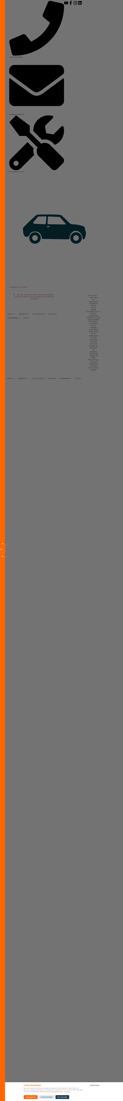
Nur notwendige (62, 1097)
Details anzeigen (94, 1085)
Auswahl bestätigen (46, 1097)
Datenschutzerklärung (57, 1091)
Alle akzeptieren (31, 1097)
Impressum (67, 1091)
